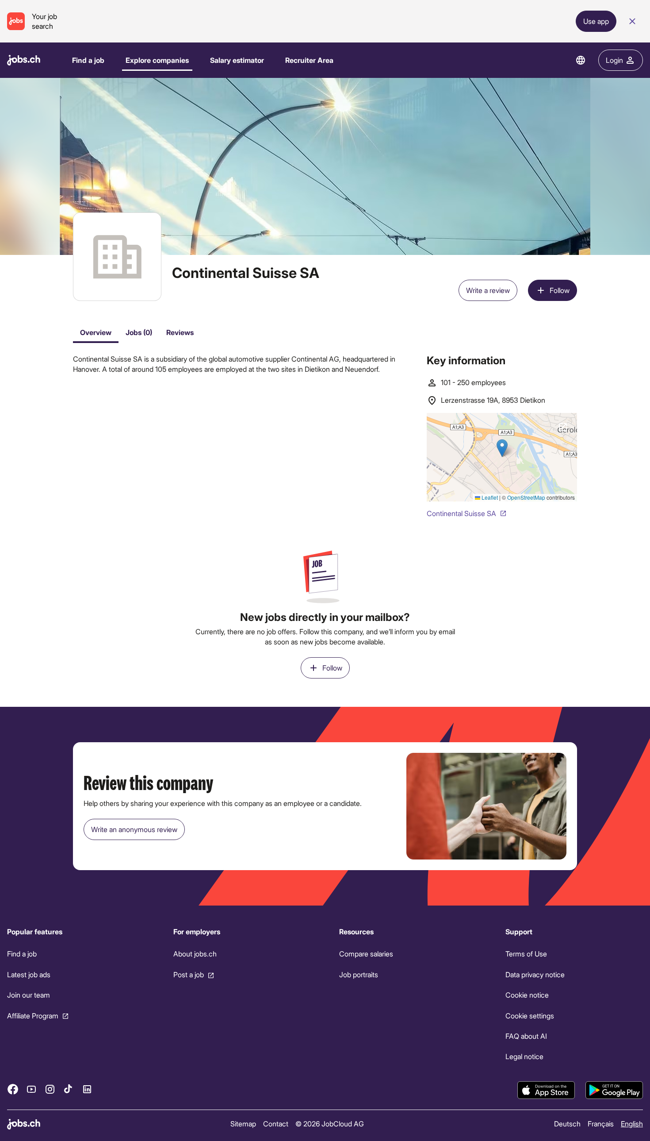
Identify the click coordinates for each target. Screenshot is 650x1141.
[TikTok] (68, 1089)
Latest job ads (28, 974)
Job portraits (358, 974)
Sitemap (243, 1123)
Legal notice (524, 1056)
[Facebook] (13, 1089)
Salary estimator (237, 60)
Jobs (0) (139, 332)
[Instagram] (50, 1089)
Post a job (188, 974)
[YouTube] (31, 1089)
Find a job (88, 60)
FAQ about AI (526, 1036)
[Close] (632, 21)
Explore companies (157, 60)
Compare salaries (366, 954)
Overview (95, 332)
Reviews (180, 332)
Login (614, 60)
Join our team (28, 995)
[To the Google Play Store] (614, 1090)
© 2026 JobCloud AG (329, 1123)
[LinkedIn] (87, 1089)
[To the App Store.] (546, 1090)
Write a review (488, 290)
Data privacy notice (535, 974)
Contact (275, 1123)
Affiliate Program (32, 1015)
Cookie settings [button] (529, 1015)
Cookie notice (527, 995)
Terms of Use (526, 954)
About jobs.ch (195, 954)
